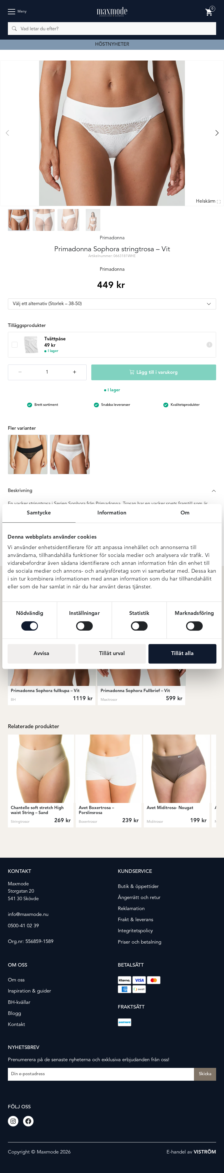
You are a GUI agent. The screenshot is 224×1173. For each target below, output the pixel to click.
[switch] (84, 626)
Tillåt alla (182, 653)
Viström (205, 1152)
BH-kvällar (19, 1002)
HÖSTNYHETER (112, 44)
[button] (217, 133)
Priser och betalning (139, 942)
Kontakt (16, 1024)
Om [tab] (185, 513)
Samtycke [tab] (39, 513)
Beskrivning (20, 491)
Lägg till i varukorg (157, 372)
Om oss (16, 980)
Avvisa (41, 653)
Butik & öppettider (138, 886)
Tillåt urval (112, 653)
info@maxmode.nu (28, 914)
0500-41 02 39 (23, 925)
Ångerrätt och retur (139, 897)
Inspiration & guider (29, 991)
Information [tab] (111, 513)
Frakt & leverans (135, 919)
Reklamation (131, 908)
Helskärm (206, 201)
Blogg (14, 1013)
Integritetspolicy (135, 930)
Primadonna (112, 238)
